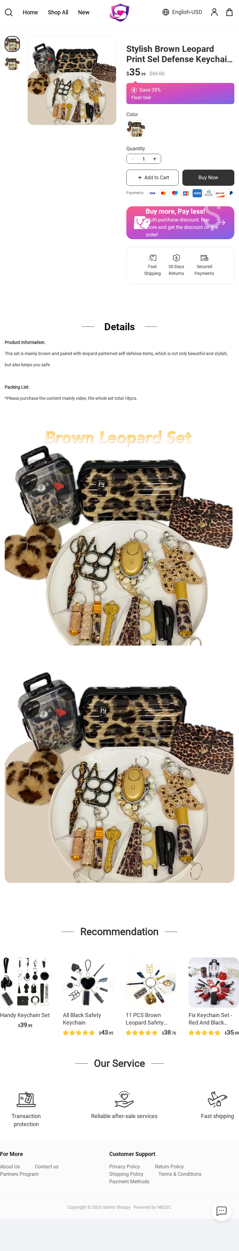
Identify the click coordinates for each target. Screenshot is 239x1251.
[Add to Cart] (25, 982)
